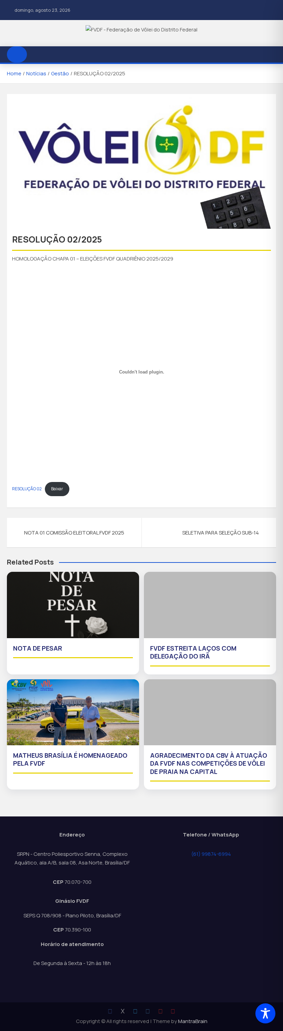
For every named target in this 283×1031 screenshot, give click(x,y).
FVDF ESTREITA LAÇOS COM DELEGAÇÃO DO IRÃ (193, 652)
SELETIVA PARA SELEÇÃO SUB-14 (220, 532)
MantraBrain (192, 1021)
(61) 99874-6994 (211, 854)
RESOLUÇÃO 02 (27, 489)
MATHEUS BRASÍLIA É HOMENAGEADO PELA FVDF (70, 759)
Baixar (57, 489)
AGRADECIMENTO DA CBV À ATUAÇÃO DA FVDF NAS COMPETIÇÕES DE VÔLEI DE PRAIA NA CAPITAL (208, 763)
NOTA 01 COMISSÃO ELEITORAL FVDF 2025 (74, 532)
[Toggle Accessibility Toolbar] (265, 1013)
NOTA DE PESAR (37, 648)
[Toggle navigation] (35, 54)
